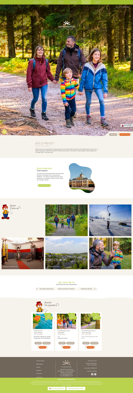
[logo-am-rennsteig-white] (66, 25)
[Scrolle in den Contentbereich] (4, 132)
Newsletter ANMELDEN (90, 368)
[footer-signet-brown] (66, 362)
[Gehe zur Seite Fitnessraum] (23, 253)
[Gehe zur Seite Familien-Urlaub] (110, 253)
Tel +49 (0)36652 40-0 (66, 374)
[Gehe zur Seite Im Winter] (110, 220)
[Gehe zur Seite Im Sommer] (66, 220)
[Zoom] (66, 71)
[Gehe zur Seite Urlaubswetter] (66, 253)
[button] (2, 71)
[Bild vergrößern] (8, 212)
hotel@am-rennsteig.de (66, 373)
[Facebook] (92, 374)
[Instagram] (95, 374)
